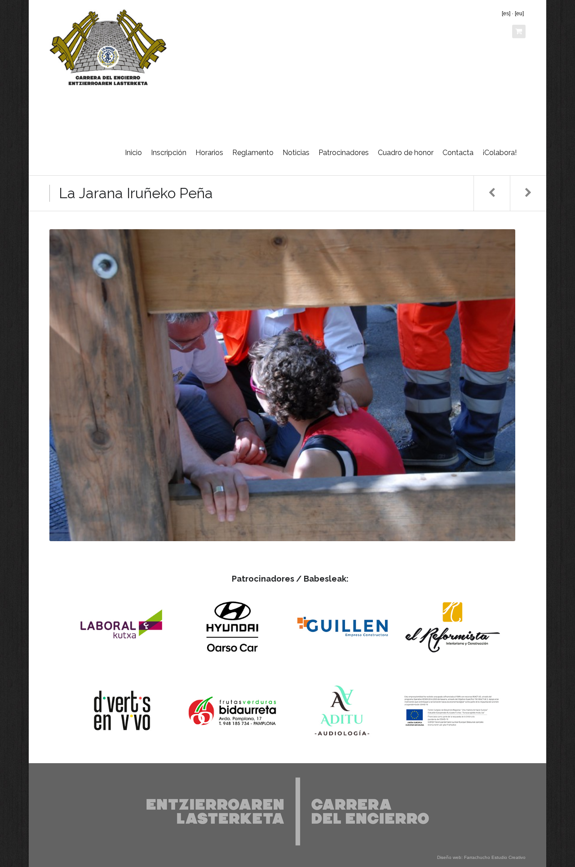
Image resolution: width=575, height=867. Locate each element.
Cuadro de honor (405, 152)
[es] (506, 13)
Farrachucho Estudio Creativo (495, 857)
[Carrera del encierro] (108, 47)
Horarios (209, 152)
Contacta (457, 152)
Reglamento (253, 152)
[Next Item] (528, 193)
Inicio (133, 152)
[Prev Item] (491, 193)
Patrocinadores (343, 152)
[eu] (519, 13)
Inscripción (168, 152)
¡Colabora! (499, 152)
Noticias (296, 152)
